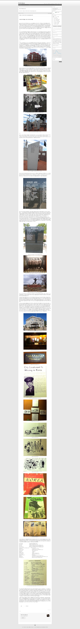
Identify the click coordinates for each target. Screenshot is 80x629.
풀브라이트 (55, 43)
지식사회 (60, 40)
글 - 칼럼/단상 (50, 13)
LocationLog (52, 3)
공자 (55, 39)
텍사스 (58, 40)
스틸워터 (57, 38)
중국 (55, 38)
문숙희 (58, 42)
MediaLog (49, 3)
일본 (58, 38)
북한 (56, 39)
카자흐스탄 (59, 39)
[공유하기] (22, 606)
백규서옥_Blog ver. (21, 3)
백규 (60, 38)
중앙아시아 (54, 42)
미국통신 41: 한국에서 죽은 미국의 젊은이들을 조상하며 (26, 15)
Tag (46, 3)
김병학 (58, 43)
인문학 (56, 42)
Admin (59, 3)
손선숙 (54, 40)
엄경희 (54, 38)
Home (45, 3)
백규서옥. (54, 59)
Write (61, 3)
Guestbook (56, 3)
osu (56, 43)
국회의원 (56, 40)
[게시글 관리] (23, 606)
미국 (59, 42)
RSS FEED (61, 61)
